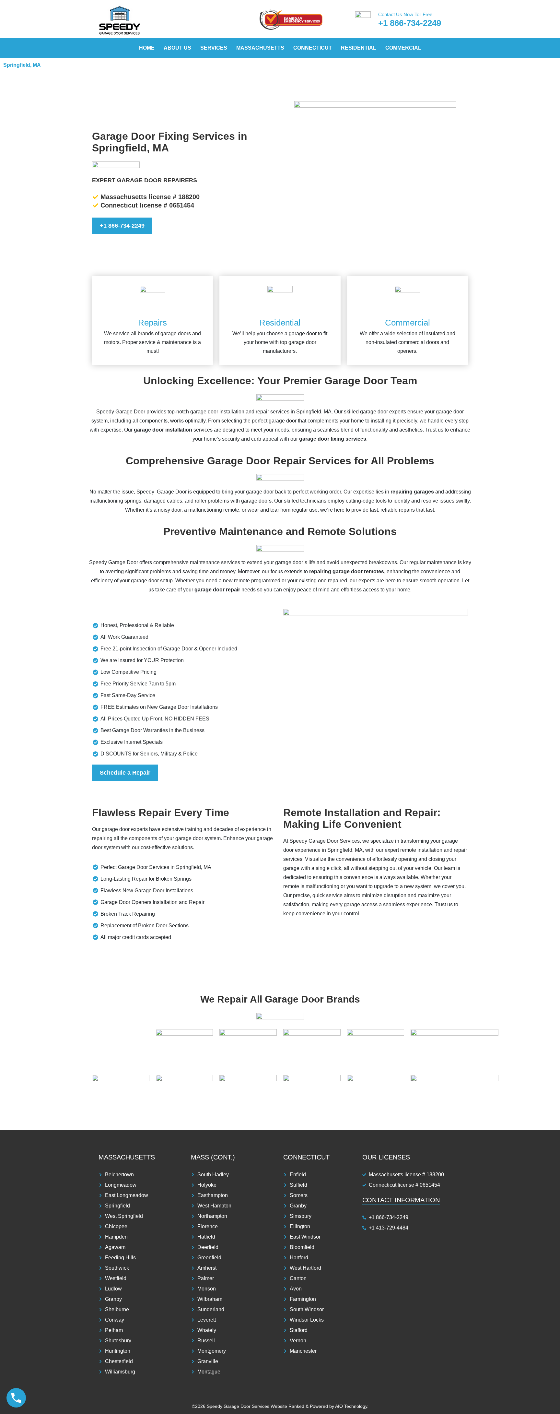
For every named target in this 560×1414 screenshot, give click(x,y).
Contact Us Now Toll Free (405, 14)
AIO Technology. (351, 1406)
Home (147, 48)
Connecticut (312, 48)
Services (213, 48)
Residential (358, 48)
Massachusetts (260, 48)
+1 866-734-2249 (409, 23)
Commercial (403, 48)
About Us (177, 48)
